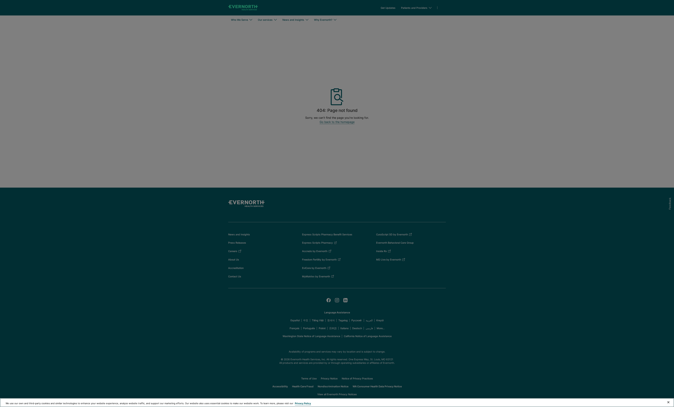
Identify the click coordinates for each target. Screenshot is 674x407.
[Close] (668, 402)
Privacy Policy (303, 403)
